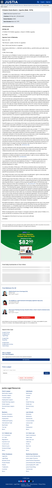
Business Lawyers (6, 395)
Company (23, 484)
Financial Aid (29, 418)
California (28, 441)
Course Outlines (30, 420)
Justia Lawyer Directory (32, 458)
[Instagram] (25, 481)
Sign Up (48, 2)
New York (28, 446)
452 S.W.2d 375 (31, 183)
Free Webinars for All (9, 288)
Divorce (28, 397)
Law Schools (29, 412)
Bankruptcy (29, 393)
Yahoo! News (5, 346)
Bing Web (4, 340)
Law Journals (29, 423)
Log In (42, 2)
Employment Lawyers (7, 400)
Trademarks (5, 467)
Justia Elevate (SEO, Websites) (33, 462)
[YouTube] (21, 481)
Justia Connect (9, 484)
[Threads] (27, 481)
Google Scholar (6, 332)
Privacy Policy (42, 484)
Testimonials (29, 469)
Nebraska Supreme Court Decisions (31, 5)
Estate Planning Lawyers (8, 402)
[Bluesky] (29, 481)
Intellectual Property (7, 420)
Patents (4, 465)
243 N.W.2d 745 (25, 145)
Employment (5, 418)
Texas (27, 448)
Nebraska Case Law (18, 5)
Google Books (5, 334)
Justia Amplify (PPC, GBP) (32, 465)
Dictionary (28, 414)
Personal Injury (30, 406)
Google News (5, 342)
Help (27, 484)
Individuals (29, 391)
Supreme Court (6, 441)
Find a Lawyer (6, 367)
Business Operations (7, 416)
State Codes (29, 437)
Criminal (28, 395)
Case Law (11, 5)
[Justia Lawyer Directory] (33, 481)
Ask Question (26, 359)
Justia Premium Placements (33, 460)
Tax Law (4, 427)
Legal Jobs (4, 456)
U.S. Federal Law (7, 433)
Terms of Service (34, 484)
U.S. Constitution (6, 435)
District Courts (5, 446)
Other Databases (7, 454)
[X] (31, 481)
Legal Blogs (5, 335)
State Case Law (30, 439)
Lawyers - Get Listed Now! (26, 377)
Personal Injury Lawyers (8, 406)
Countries (4, 469)
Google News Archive (7, 344)
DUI (27, 400)
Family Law (28, 404)
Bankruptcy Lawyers (7, 393)
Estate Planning (30, 402)
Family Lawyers (6, 404)
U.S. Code (4, 437)
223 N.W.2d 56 (22, 156)
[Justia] (11, 2)
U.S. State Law (30, 433)
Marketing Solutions (32, 454)
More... (3, 408)
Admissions (29, 416)
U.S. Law (6, 5)
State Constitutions (31, 435)
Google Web (5, 338)
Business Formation (7, 414)
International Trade (7, 423)
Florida (27, 444)
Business (4, 412)
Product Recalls (6, 462)
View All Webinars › (26, 317)
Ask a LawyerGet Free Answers (8, 353)
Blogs (27, 425)
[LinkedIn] (19, 481)
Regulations (5, 439)
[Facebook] (23, 481)
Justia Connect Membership (33, 456)
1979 (41, 5)
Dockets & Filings (6, 448)
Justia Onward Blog (31, 467)
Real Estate (5, 425)
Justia (2, 5)
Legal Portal (17, 484)
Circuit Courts (5, 444)
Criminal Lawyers (6, 397)
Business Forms (6, 460)
